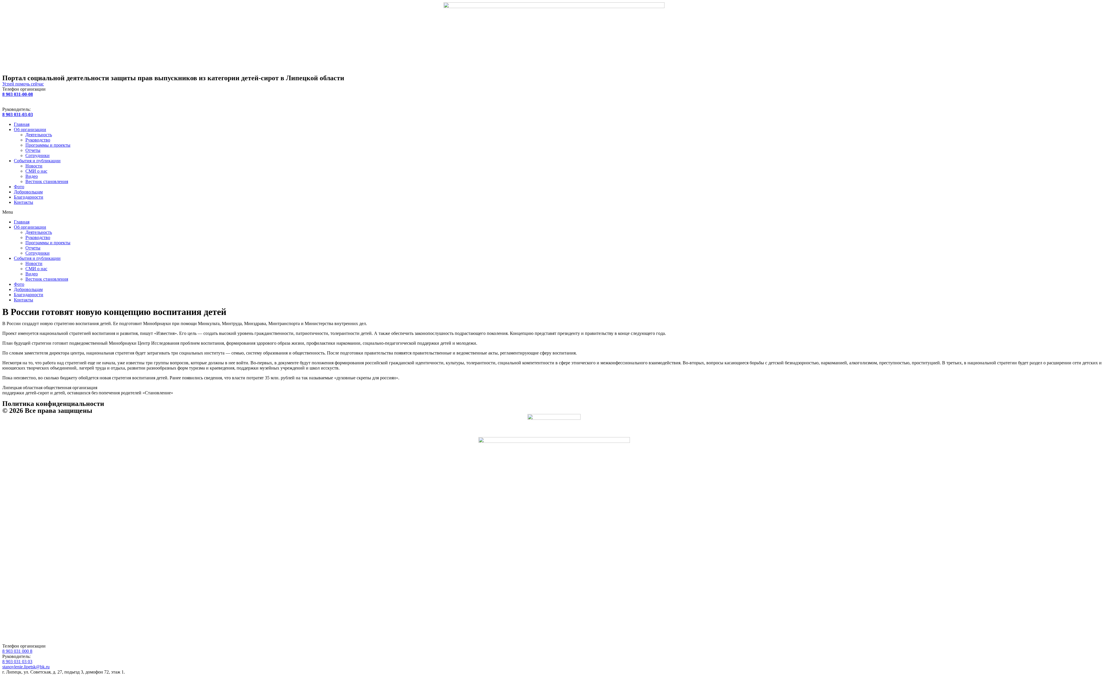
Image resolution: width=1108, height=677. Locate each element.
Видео (31, 176)
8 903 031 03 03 (17, 661)
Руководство (37, 139)
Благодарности (28, 197)
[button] (554, 212)
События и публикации (37, 160)
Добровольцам (28, 191)
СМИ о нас (36, 171)
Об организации (30, 129)
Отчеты (32, 150)
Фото (19, 186)
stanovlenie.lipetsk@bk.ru (26, 666)
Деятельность (38, 134)
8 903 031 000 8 (17, 651)
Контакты (23, 202)
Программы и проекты (47, 145)
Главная (21, 124)
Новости (33, 165)
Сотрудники (37, 155)
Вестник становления (46, 181)
